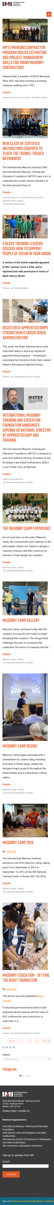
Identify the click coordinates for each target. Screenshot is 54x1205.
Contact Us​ (24, 1111)
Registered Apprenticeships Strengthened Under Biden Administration (25, 334)
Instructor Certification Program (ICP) (26, 197)
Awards (20, 201)
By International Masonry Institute (25, 377)
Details (6, 92)
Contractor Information (20, 97)
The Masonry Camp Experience (27, 529)
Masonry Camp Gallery (21, 621)
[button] (50, 1200)
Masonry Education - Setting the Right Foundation (26, 978)
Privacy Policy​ (10, 1111)
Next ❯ (46, 1041)
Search (6, 1054)
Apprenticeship (9, 201)
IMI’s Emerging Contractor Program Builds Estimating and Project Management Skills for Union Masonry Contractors (25, 58)
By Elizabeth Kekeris (19, 288)
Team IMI (11, 851)
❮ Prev (12, 1041)
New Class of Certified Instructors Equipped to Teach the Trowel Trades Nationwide (23, 151)
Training (6, 97)
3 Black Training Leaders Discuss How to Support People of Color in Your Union (26, 249)
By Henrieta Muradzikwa (14, 204)
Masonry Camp (9, 567)
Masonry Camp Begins (20, 747)
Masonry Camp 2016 (18, 843)
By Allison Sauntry (40, 97)
